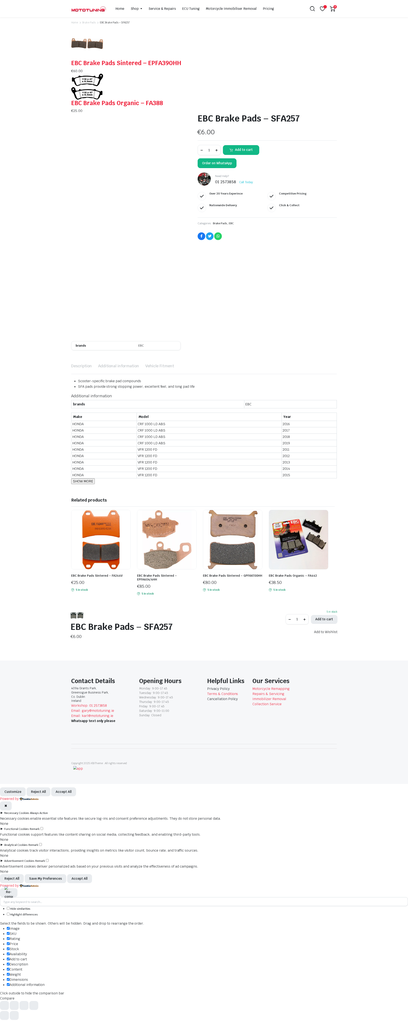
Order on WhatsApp (217, 163)
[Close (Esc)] (33, 1005)
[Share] (24, 1005)
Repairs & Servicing (268, 694)
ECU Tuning (191, 9)
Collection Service (266, 704)
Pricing (268, 9)
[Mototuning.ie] (88, 8)
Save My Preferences (45, 879)
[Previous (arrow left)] (4, 1015)
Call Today (246, 182)
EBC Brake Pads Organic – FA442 (293, 576)
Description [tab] (81, 365)
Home (120, 9)
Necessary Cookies (16, 813)
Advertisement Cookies (19, 861)
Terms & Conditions (222, 694)
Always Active (39, 813)
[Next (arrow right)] (14, 1015)
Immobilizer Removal (269, 699)
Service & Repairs (162, 9)
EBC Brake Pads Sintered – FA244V (97, 576)
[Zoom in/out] (4, 1005)
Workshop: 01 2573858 (89, 705)
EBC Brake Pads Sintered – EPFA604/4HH (157, 577)
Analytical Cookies (16, 845)
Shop (135, 9)
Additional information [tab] (118, 365)
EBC (231, 223)
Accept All (64, 792)
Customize (12, 792)
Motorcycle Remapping (270, 688)
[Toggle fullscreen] (14, 1005)
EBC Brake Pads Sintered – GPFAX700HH (232, 576)
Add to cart (244, 150)
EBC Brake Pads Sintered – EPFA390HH (126, 63)
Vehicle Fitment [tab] (159, 365)
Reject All (38, 792)
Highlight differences (24, 914)
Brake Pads (89, 22)
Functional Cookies (16, 829)
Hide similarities (20, 909)
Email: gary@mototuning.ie (92, 710)
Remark (35, 829)
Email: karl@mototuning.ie (92, 716)
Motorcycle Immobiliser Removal (231, 9)
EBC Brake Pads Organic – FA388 (117, 103)
